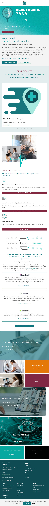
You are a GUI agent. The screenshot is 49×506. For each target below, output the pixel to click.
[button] (2, 3)
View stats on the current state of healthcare (15, 58)
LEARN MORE (24, 229)
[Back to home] (24, 3)
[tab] (17, 128)
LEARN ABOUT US (9, 62)
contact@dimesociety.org (8, 477)
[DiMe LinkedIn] (3, 480)
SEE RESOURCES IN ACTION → (11, 349)
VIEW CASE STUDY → (24, 286)
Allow (27, 503)
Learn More (8, 32)
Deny (34, 503)
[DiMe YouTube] (10, 480)
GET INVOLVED (24, 62)
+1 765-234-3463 (6, 474)
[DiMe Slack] (8, 480)
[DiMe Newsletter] (5, 480)
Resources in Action (31, 268)
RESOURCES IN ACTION (24, 326)
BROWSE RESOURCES (24, 192)
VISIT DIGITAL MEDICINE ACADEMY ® (24, 211)
